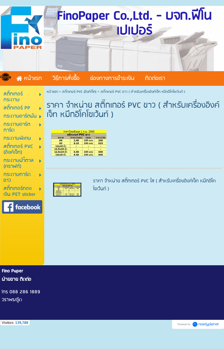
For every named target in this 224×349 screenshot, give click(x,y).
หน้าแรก (52, 92)
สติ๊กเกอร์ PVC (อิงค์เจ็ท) (79, 92)
